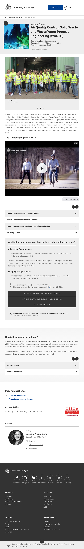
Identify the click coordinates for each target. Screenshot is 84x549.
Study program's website (16, 395)
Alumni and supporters (13, 501)
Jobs (7, 526)
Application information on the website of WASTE (42, 293)
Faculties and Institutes (52, 524)
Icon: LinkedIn (59, 478)
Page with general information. (6, 23)
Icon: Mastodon (42, 478)
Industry (8, 504)
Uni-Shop (8, 532)
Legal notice (48, 496)
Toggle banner (42, 541)
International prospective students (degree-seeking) (42, 299)
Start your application (42, 305)
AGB (45, 507)
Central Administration (52, 529)
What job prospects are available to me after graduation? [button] (29, 226)
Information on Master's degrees (20, 399)
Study (9, 17)
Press (7, 524)
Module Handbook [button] (14, 372)
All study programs (17, 17)
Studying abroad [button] (13, 232)
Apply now (55, 7)
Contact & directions (12, 521)
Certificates (48, 504)
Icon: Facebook (17, 478)
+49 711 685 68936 (36, 445)
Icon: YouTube (50, 478)
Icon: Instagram (25, 478)
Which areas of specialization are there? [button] (22, 220)
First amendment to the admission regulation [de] (31, 287)
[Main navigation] (75, 7)
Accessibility (48, 501)
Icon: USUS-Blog (67, 478)
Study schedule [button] (13, 365)
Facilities (47, 526)
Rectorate (47, 521)
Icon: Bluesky (34, 478)
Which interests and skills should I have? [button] (23, 213)
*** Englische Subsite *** (5, 17)
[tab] (42, 213)
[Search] (70, 7)
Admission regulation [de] (22, 285)
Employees (9, 499)
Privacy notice (49, 499)
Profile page (33, 441)
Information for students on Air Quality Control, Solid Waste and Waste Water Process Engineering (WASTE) (43, 545)
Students (8, 496)
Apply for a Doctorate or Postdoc (17, 529)
